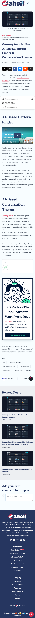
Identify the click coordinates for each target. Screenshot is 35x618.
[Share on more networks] (30, 69)
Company (17, 578)
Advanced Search (17, 567)
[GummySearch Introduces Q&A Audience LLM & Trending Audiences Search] (17, 431)
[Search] (28, 3)
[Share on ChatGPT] (9, 69)
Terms (17, 595)
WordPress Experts (17, 564)
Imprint (17, 598)
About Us (17, 588)
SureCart (9, 525)
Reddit (28, 62)
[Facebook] (11, 540)
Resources (17, 546)
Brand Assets (17, 584)
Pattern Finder (18, 370)
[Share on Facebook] (15, 69)
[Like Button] (5, 267)
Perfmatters (26, 527)
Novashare (6, 530)
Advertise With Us (17, 557)
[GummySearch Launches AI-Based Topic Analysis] (17, 458)
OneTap (14, 530)
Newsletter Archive (17, 553)
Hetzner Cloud (27, 530)
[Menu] (32, 3)
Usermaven (25, 535)
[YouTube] (24, 540)
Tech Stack (17, 560)
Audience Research (15, 362)
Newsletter (17, 550)
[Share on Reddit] (25, 69)
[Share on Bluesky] (20, 69)
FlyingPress (17, 527)
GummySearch (7, 215)
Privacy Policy (17, 591)
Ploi (18, 530)
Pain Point (6, 370)
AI (4, 362)
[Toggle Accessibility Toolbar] (31, 614)
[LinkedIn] (21, 540)
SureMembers (21, 525)
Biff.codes (8, 321)
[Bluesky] (17, 540)
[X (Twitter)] (14, 540)
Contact (17, 570)
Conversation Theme (9, 366)
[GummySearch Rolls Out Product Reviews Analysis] (17, 404)
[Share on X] (4, 69)
